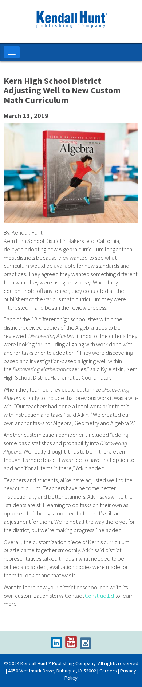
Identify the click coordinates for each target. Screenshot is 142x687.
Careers (108, 670)
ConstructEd (99, 595)
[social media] (56, 643)
